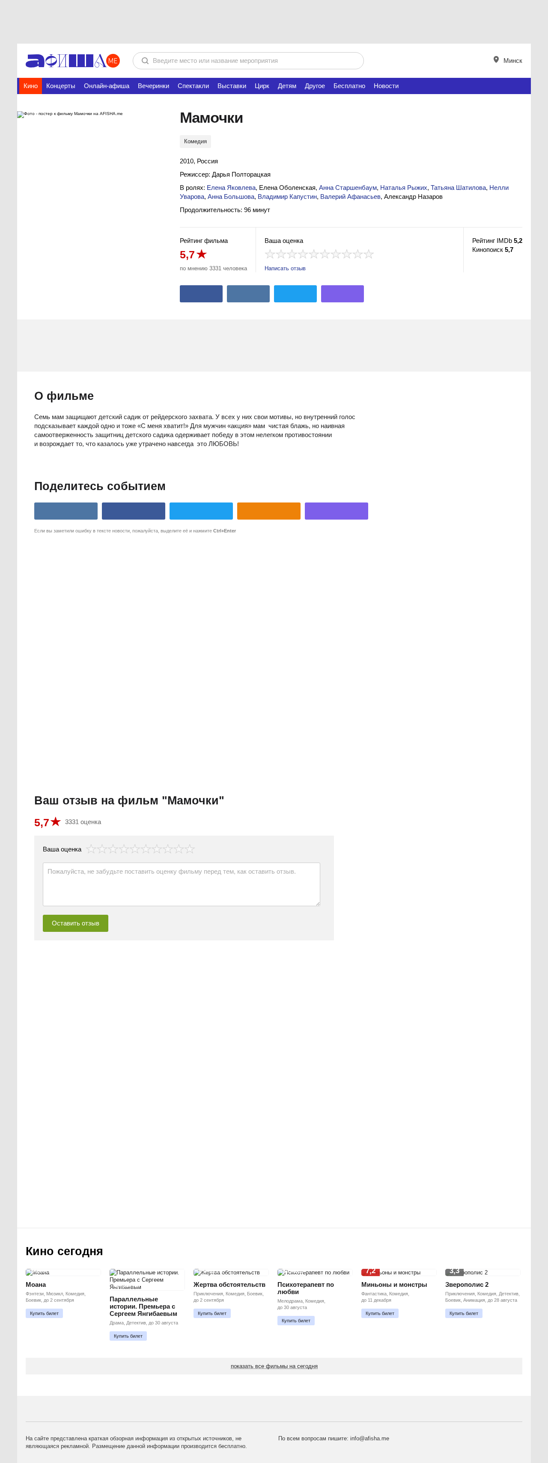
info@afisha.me (369, 1438)
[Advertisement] (274, 21)
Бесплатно (349, 85)
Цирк (262, 85)
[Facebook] (201, 293)
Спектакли (193, 85)
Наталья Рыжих (403, 187)
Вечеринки (153, 85)
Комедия (195, 141)
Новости (386, 85)
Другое (315, 85)
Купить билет (44, 1313)
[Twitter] (295, 293)
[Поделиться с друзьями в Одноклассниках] (269, 511)
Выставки (231, 85)
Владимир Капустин (287, 196)
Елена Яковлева (231, 187)
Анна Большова (231, 196)
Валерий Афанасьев (350, 196)
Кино (31, 85)
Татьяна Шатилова (458, 187)
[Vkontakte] (248, 293)
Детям (287, 85)
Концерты (60, 85)
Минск (512, 60)
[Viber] (342, 293)
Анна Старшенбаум (348, 187)
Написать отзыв (285, 268)
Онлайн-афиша (106, 85)
